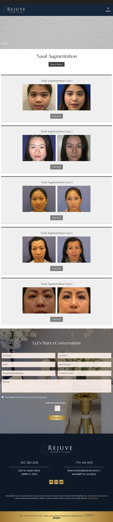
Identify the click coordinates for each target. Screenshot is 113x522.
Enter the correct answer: (56, 403)
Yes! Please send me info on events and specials (26, 397)
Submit (57, 417)
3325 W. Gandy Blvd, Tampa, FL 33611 (29, 472)
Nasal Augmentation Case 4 (56, 233)
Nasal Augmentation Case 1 (56, 81)
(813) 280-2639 (29, 463)
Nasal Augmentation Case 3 (56, 182)
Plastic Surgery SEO (51, 516)
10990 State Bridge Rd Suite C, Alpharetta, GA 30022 (84, 472)
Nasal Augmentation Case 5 (56, 284)
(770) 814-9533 (84, 463)
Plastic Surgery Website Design (71, 516)
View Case (56, 116)
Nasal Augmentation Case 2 (57, 131)
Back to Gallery (56, 64)
